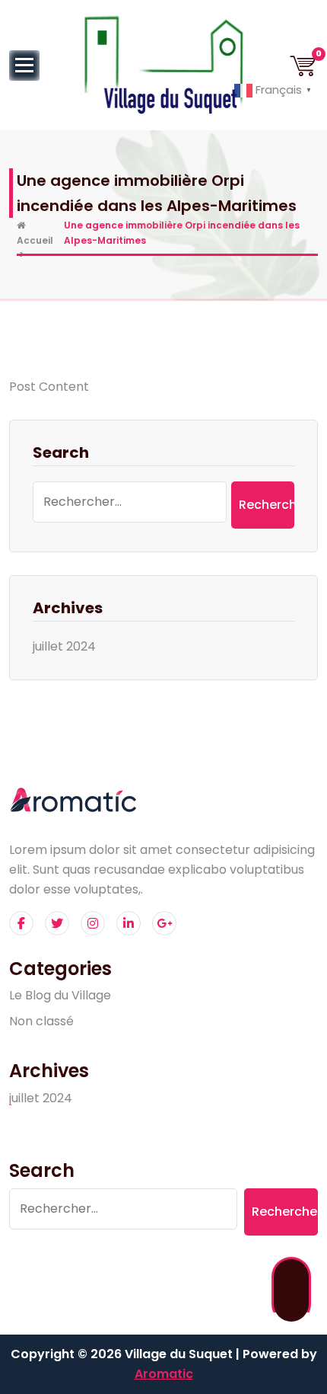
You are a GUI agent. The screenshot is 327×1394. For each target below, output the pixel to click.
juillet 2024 (64, 646)
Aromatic (164, 1374)
